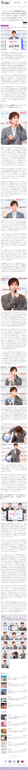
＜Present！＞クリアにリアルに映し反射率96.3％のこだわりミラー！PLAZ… (17, 751)
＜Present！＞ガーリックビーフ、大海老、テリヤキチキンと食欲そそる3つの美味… (17, 731)
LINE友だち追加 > (17, 2)
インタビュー (10, 683)
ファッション (8, 6)
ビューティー (14, 6)
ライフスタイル (4, 25)
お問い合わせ (24, 765)
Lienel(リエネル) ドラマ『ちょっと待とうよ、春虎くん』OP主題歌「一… (17, 678)
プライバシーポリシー (12, 765)
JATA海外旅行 (7, 27)
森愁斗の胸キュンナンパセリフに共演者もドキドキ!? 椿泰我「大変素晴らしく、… (17, 699)
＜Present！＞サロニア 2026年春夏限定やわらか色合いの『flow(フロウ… (17, 744)
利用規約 (19, 765)
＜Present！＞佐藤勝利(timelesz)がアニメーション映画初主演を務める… (17, 717)
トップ (2, 6)
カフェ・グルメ (21, 6)
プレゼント (10, 715)
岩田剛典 (8, 28)
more (14, 756)
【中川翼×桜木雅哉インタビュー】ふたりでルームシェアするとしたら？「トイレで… (17, 685)
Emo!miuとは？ (4, 765)
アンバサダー (18, 27)
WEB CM (12, 27)
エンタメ (9, 676)
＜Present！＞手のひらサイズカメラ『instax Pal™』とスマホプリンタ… (17, 738)
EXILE (2, 27)
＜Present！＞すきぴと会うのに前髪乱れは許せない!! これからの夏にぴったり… (17, 724)
